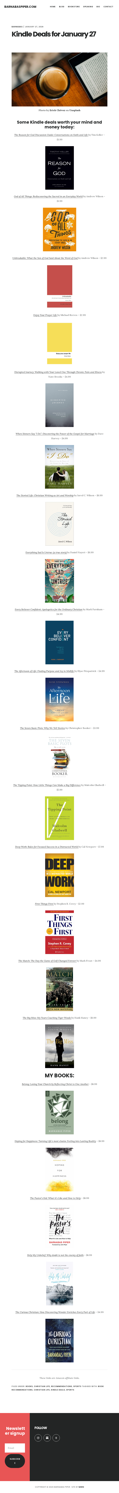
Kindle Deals (58, 1390)
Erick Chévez (57, 110)
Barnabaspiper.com (20, 7)
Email (22, 1441)
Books (29, 1386)
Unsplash (74, 110)
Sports (77, 1386)
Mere (81, 1487)
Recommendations (61, 1386)
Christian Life (42, 1386)
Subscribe (15, 1461)
